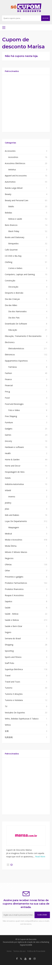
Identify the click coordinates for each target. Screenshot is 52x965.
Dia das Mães (11, 305)
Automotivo (10, 181)
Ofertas (8, 564)
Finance (8, 379)
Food (7, 397)
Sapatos (8, 601)
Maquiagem (13, 527)
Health (8, 453)
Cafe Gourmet (11, 249)
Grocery (8, 441)
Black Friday (13, 231)
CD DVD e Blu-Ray (13, 256)
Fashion (8, 373)
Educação (12, 330)
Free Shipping (11, 416)
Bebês (11, 206)
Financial (9, 385)
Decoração (13, 286)
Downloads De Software (16, 323)
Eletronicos (10, 354)
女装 (7, 731)
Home (9, 951)
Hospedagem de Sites (15, 472)
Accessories (10, 151)
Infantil (8, 490)
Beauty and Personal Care (16, 200)
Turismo (8, 687)
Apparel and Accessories (16, 175)
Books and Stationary (14, 237)
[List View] (11, 864)
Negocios (9, 558)
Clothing (8, 262)
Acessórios (13, 157)
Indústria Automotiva (14, 484)
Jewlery (8, 502)
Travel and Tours (12, 681)
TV (6, 706)
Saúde (7, 607)
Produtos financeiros (14, 589)
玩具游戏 (9, 737)
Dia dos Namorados (17, 311)
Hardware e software (14, 447)
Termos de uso (19, 951)
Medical (8, 533)
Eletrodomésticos (16, 348)
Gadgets (8, 428)
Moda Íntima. (11, 546)
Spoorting (9, 651)
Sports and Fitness (13, 657)
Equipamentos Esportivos (16, 360)
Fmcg (7, 391)
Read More (40, 856)
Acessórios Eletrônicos (15, 163)
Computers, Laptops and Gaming (20, 274)
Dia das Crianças (12, 299)
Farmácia (12, 367)
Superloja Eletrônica (14, 669)
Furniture (9, 422)
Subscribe (42, 915)
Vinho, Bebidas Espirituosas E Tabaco (22, 718)
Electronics (10, 342)
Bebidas (8, 212)
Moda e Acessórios (13, 539)
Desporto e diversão (14, 292)
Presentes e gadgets (14, 576)
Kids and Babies (12, 515)
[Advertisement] (26, 103)
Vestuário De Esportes (15, 712)
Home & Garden (12, 459)
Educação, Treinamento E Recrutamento (23, 336)
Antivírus (12, 169)
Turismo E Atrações (14, 694)
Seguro (8, 632)
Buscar (46, 18)
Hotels (8, 478)
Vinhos (8, 725)
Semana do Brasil (13, 638)
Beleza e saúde (15, 219)
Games (8, 435)
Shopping (9, 644)
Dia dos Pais (14, 317)
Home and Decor (12, 465)
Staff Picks (9, 663)
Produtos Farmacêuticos (16, 583)
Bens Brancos (11, 225)
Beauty (8, 194)
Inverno (11, 496)
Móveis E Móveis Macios (16, 552)
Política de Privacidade (36, 951)
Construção (10, 280)
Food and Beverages (14, 404)
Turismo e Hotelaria (14, 700)
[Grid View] (8, 864)
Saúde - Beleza (11, 613)
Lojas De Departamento (16, 521)
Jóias (7, 509)
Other (7, 570)
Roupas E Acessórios (14, 595)
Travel (7, 675)
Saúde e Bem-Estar (13, 626)
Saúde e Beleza (12, 620)
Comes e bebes (15, 268)
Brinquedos (13, 243)
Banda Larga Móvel (13, 188)
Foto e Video (14, 410)
